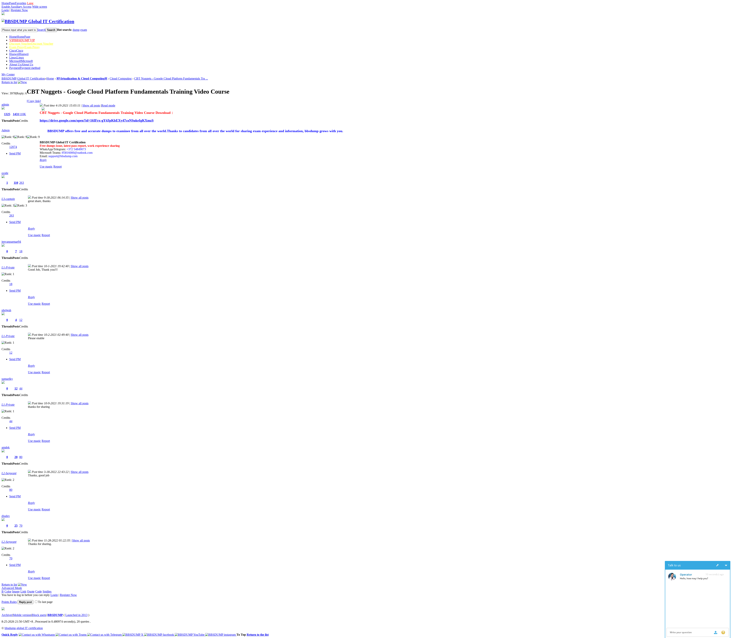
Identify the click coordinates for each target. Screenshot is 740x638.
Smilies (47, 591)
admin (5, 104)
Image (16, 591)
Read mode (108, 105)
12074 (13, 147)
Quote (30, 591)
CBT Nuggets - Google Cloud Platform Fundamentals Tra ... (171, 78)
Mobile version (22, 615)
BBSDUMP (55, 615)
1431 (16, 114)
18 (20, 251)
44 (20, 388)
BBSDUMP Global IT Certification (23, 78)
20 (16, 457)
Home (19, 36)
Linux (16, 57)
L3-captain (8, 199)
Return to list (9, 82)
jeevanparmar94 (11, 241)
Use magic (46, 166)
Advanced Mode (12, 588)
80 (20, 457)
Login (5, 10)
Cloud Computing (121, 78)
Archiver (7, 615)
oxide (5, 173)
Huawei (19, 54)
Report (57, 166)
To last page (45, 602)
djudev (6, 516)
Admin (6, 130)
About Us (21, 64)
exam (83, 29)
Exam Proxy (24, 47)
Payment (24, 68)
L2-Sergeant (9, 473)
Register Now (19, 10)
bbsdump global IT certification (24, 628)
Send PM (15, 153)
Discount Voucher (31, 43)
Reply (43, 160)
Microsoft (21, 61)
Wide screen (39, 6)
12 (20, 320)
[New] (22, 82)
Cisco (16, 50)
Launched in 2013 (76, 615)
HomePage (8, 3)
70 (20, 525)
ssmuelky (7, 378)
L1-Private (8, 267)
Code (38, 591)
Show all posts (91, 105)
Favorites (20, 3)
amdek (6, 447)
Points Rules (9, 602)
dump (76, 29)
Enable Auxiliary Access (16, 6)
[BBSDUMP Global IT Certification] (38, 21)
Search (41, 29)
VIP (22, 40)
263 (21, 182)
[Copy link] (34, 101)
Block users (39, 615)
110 (16, 182)
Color (7, 591)
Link (23, 591)
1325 (7, 114)
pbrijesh (6, 310)
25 (16, 525)
